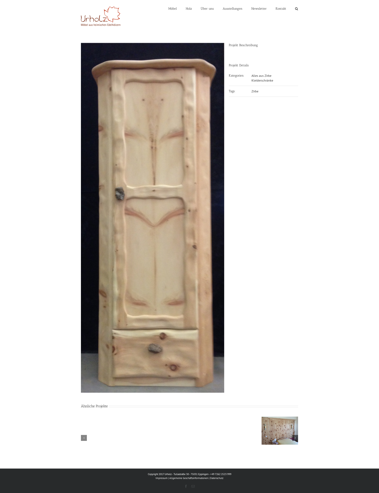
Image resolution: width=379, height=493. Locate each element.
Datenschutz (216, 478)
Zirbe (254, 91)
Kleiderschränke (262, 80)
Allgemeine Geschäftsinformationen (188, 478)
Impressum (162, 478)
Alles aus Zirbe (261, 76)
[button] (296, 8)
